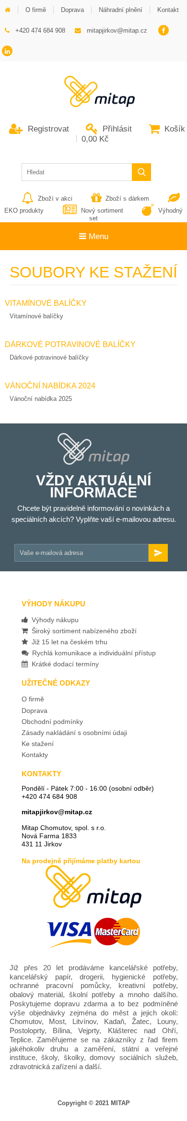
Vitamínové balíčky (36, 316)
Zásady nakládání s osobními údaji (74, 732)
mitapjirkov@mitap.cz (57, 812)
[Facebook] (163, 31)
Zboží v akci (55, 198)
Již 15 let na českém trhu (67, 642)
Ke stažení (38, 743)
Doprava (34, 710)
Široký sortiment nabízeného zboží (82, 631)
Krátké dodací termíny (63, 664)
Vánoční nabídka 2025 (41, 398)
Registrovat (47, 128)
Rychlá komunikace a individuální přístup (92, 653)
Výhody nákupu (53, 620)
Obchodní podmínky (52, 721)
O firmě (33, 699)
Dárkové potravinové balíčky (49, 357)
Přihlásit (116, 128)
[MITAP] (93, 104)
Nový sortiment (102, 210)
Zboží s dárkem (127, 198)
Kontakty (35, 755)
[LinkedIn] (7, 51)
